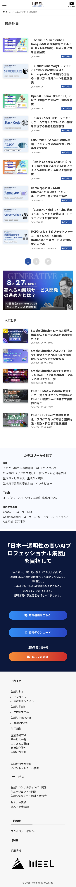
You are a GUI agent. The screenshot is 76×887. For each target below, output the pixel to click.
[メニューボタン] (4, 4)
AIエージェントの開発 (23, 791)
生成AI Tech (18, 706)
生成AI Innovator (21, 717)
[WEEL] (38, 4)
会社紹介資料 (18, 747)
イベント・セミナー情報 (25, 768)
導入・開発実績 (20, 806)
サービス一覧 (18, 739)
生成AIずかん (21, 712)
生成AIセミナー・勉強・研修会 (29, 795)
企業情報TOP (18, 735)
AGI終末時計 (20, 723)
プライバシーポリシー (24, 831)
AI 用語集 (16, 728)
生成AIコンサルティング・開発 (28, 787)
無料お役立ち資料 (21, 764)
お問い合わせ (18, 751)
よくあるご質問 (20, 743)
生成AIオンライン (23, 701)
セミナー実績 (18, 802)
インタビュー (21, 697)
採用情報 (16, 850)
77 (48, 261)
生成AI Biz (17, 691)
